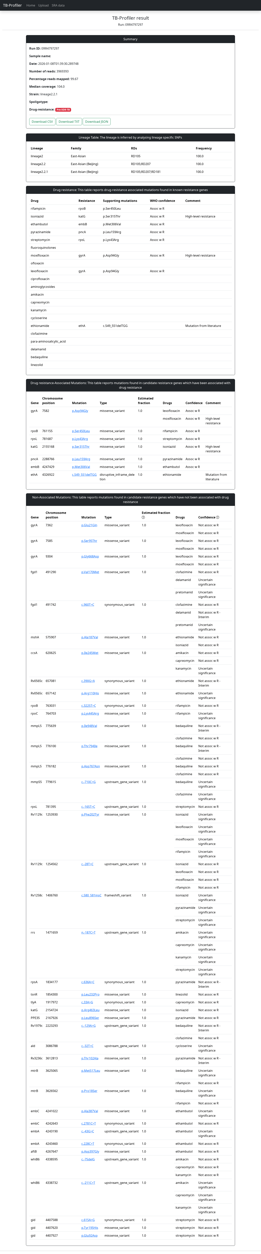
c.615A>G (88, 1220)
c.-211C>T (88, 1183)
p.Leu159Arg (81, 459)
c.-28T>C (87, 864)
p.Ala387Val (89, 1111)
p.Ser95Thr (89, 541)
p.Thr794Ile (89, 746)
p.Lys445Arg (90, 713)
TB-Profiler (12, 5)
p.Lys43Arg (80, 439)
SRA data (58, 5)
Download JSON (96, 122)
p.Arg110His (90, 693)
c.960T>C (87, 605)
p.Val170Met (90, 572)
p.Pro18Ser (89, 1091)
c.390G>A (88, 681)
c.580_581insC (91, 895)
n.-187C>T (88, 932)
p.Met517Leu (90, 1071)
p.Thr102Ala (89, 1058)
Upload (43, 5)
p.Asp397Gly (90, 1151)
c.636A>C (87, 982)
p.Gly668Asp (90, 556)
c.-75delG (88, 1159)
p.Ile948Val (89, 726)
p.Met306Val (81, 467)
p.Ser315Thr (81, 446)
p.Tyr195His (89, 1228)
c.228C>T (87, 1144)
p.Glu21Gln (89, 525)
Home (30, 5)
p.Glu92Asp (89, 1235)
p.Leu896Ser (90, 1018)
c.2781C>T (88, 1123)
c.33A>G (87, 1002)
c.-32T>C (87, 1046)
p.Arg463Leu (90, 1010)
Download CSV (42, 122)
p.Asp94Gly (80, 411)
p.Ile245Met (89, 653)
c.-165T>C (88, 807)
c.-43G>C (87, 1131)
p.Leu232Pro (90, 994)
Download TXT (69, 122)
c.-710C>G (88, 782)
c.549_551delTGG (84, 475)
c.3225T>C (88, 706)
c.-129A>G (88, 1026)
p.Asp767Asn (90, 766)
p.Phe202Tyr (90, 814)
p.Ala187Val (89, 637)
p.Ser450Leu (81, 431)
